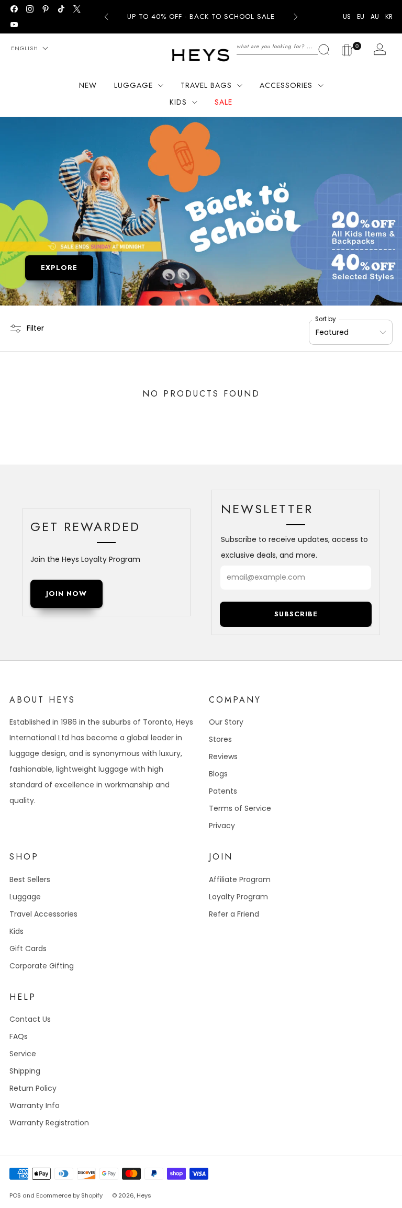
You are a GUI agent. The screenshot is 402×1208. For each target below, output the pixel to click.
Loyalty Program (238, 896)
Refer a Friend (234, 914)
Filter (35, 328)
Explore (59, 268)
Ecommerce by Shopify (69, 1195)
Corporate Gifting (41, 966)
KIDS (178, 102)
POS (15, 1195)
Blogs (218, 774)
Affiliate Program (240, 879)
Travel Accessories (43, 914)
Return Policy (33, 1088)
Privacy (222, 825)
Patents (223, 791)
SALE (223, 102)
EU (360, 17)
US (347, 17)
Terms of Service (240, 808)
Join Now (66, 594)
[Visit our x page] (77, 9)
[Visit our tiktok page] (61, 9)
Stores (220, 739)
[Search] (283, 46)
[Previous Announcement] (106, 17)
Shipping (24, 1071)
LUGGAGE (133, 85)
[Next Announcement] (296, 17)
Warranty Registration (49, 1122)
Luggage (25, 896)
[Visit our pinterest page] (45, 9)
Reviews (223, 756)
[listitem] (201, 16)
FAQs (18, 1036)
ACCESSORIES (286, 85)
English (24, 48)
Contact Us (30, 1019)
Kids (16, 931)
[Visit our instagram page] (30, 9)
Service (22, 1053)
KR (389, 17)
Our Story (226, 722)
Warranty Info (34, 1105)
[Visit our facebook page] (14, 9)
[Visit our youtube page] (14, 24)
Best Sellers (29, 879)
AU (375, 17)
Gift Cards (28, 948)
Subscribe (296, 614)
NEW (88, 85)
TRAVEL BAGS (206, 85)
